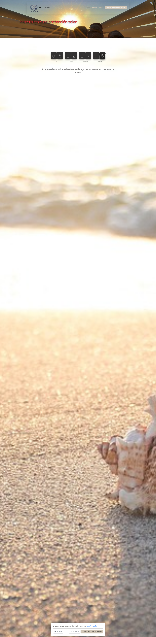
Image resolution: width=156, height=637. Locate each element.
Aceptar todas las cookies (93, 632)
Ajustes (59, 632)
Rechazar (76, 632)
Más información (91, 626)
